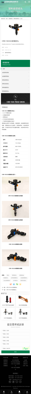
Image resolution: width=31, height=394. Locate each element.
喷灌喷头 (6, 277)
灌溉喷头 (5, 363)
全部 (4, 68)
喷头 (8, 275)
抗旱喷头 (15, 280)
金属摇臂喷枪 (5, 76)
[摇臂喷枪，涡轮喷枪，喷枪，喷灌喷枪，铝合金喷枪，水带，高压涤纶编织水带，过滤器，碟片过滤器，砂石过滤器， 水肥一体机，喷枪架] (10, 2)
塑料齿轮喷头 (5, 83)
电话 (12, 392)
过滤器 (25, 360)
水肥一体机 (25, 365)
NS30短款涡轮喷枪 (15, 362)
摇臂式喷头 (23, 280)
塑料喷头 (14, 275)
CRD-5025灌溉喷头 (11, 289)
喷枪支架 (25, 362)
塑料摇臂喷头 (16, 18)
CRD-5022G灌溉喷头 (11, 287)
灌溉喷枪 (11, 18)
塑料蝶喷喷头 (5, 91)
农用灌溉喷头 (14, 277)
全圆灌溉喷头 (24, 277)
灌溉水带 (25, 363)
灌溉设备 (21, 275)
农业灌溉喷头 (7, 280)
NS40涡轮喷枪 (15, 360)
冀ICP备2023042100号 (6, 386)
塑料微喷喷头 (5, 87)
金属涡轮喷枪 (5, 72)
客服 (19, 392)
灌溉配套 (5, 365)
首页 (7, 18)
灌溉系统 (5, 362)
